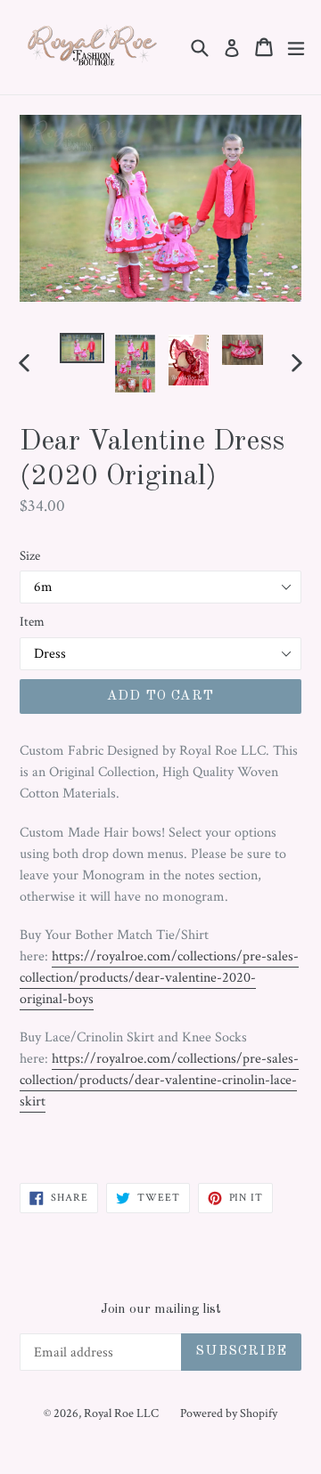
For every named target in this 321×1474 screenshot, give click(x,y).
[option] (82, 348)
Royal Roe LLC (121, 1413)
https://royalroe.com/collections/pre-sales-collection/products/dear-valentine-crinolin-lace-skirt (159, 1080)
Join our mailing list (161, 1309)
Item (32, 621)
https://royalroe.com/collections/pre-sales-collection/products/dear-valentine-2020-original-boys (159, 977)
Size (30, 555)
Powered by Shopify (228, 1413)
